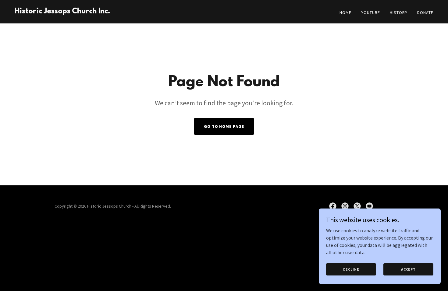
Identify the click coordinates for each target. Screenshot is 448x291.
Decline (351, 269)
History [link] (398, 12)
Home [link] (345, 12)
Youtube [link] (370, 12)
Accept (408, 269)
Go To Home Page (224, 126)
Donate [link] (425, 12)
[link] (62, 12)
